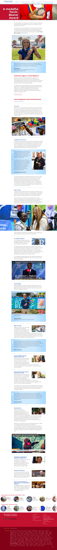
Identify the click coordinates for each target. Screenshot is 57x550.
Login (53, 546)
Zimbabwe (42, 545)
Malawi (31, 538)
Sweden (27, 544)
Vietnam (34, 545)
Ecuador (50, 533)
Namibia (41, 539)
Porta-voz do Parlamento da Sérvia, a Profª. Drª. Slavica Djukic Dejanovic (22, 482)
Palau (36, 540)
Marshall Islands (46, 538)
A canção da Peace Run (46, 517)
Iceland (45, 535)
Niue (16, 540)
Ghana (15, 535)
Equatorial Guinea (13, 534)
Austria (43, 530)
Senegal (20, 543)
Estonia (18, 534)
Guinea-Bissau (37, 535)
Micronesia (15, 539)
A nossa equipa (45, 520)
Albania (14, 530)
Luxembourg (21, 538)
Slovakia (40, 543)
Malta (42, 538)
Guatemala (32, 535)
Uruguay (27, 545)
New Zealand (12, 540)
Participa (34, 515)
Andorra (18, 530)
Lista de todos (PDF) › (19, 101)
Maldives (38, 538)
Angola (21, 530)
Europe (29, 534)
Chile (15, 533)
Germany (11, 535)
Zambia (38, 545)
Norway (33, 540)
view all (55, 504)
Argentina (29, 530)
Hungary (41, 535)
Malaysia (34, 538)
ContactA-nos (18, 94)
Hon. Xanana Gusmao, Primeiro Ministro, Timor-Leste (21, 372)
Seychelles (27, 543)
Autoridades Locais (32, 3)
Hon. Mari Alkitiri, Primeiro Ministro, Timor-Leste (20, 356)
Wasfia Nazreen (17, 408)
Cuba (34, 533)
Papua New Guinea (41, 540)
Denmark (46, 533)
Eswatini (21, 534)
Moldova (19, 539)
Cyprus (37, 533)
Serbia (23, 543)
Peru (50, 540)
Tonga (48, 544)
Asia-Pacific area (35, 530)
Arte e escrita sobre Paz (36, 516)
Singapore (36, 543)
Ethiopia (25, 534)
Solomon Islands (49, 543)
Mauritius (51, 538)
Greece (23, 535)
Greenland (27, 535)
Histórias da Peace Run (46, 521)
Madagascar (27, 538)
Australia (40, 530)
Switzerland (31, 544)
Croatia (31, 533)
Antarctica (25, 530)
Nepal (45, 539)
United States (22, 545)
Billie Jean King (17, 325)
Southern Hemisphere (18, 544)
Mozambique (37, 539)
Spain (24, 544)
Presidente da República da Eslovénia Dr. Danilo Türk (20, 457)
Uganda (14, 545)
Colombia (22, 533)
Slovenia (44, 543)
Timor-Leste (44, 544)
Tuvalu (11, 545)
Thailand (39, 544)
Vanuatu (31, 545)
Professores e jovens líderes (48, 3)
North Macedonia (28, 540)
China (18, 533)
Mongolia (27, 539)
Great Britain (19, 535)
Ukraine (18, 545)
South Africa (12, 544)
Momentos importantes (47, 516)
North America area (21, 540)
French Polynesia (48, 534)
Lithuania (16, 538)
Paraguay (46, 540)
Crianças (38, 3)
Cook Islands (27, 533)
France (43, 534)
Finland (40, 534)
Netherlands (48, 539)
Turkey (51, 544)
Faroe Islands (33, 534)
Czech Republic (41, 533)
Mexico (11, 539)
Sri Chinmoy (45, 523)
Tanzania (35, 544)
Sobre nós (44, 515)
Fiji (37, 534)
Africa (11, 530)
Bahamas (47, 530)
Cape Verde (12, 533)
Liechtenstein (12, 538)
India (48, 535)
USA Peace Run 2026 (13, 528)
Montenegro (32, 539)
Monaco (23, 539)
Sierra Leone (32, 543)
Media (42, 3)
